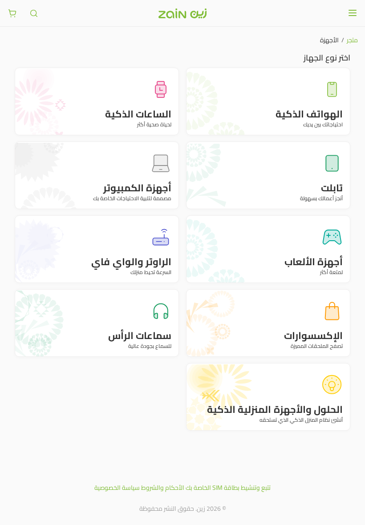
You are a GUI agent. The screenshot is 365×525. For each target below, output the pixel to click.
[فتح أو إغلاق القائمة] (352, 12)
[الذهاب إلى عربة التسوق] (12, 13)
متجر (352, 40)
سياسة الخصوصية (117, 487)
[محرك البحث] (33, 13)
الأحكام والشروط (162, 487)
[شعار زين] (182, 13)
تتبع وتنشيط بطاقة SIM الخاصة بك (228, 487)
